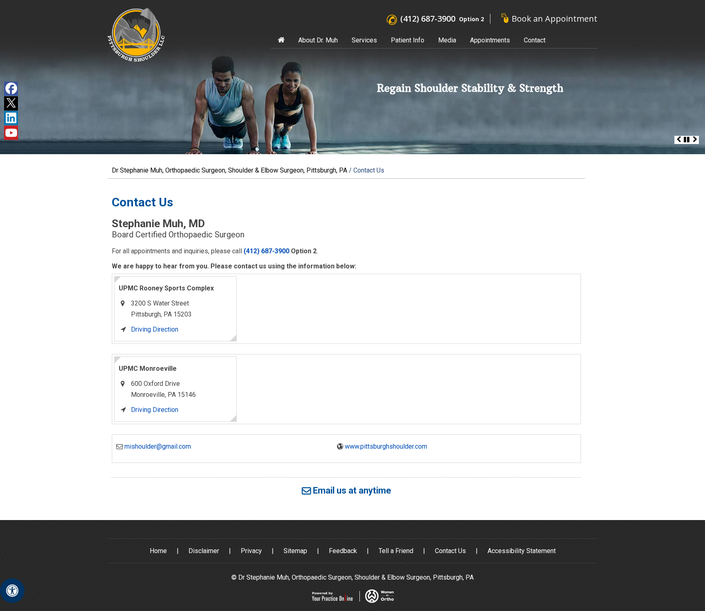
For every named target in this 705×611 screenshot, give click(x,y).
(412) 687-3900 (427, 18)
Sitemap (295, 551)
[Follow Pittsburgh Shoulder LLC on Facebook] (11, 89)
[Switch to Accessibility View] (12, 590)
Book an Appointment (554, 18)
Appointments (490, 40)
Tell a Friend (396, 551)
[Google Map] (409, 308)
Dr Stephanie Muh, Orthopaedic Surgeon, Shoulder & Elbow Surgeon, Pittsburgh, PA (229, 170)
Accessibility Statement (522, 551)
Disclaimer (203, 551)
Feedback (343, 551)
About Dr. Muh (318, 40)
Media (447, 40)
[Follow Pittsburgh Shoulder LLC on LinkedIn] (11, 118)
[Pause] (687, 140)
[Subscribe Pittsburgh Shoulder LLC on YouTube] (11, 133)
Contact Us (450, 551)
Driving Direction (154, 329)
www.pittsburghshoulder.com (386, 446)
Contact (534, 40)
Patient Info (407, 40)
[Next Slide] (695, 140)
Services (364, 40)
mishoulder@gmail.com (157, 446)
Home (281, 40)
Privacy (251, 551)
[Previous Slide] (678, 140)
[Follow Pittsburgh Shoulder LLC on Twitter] (11, 103)
